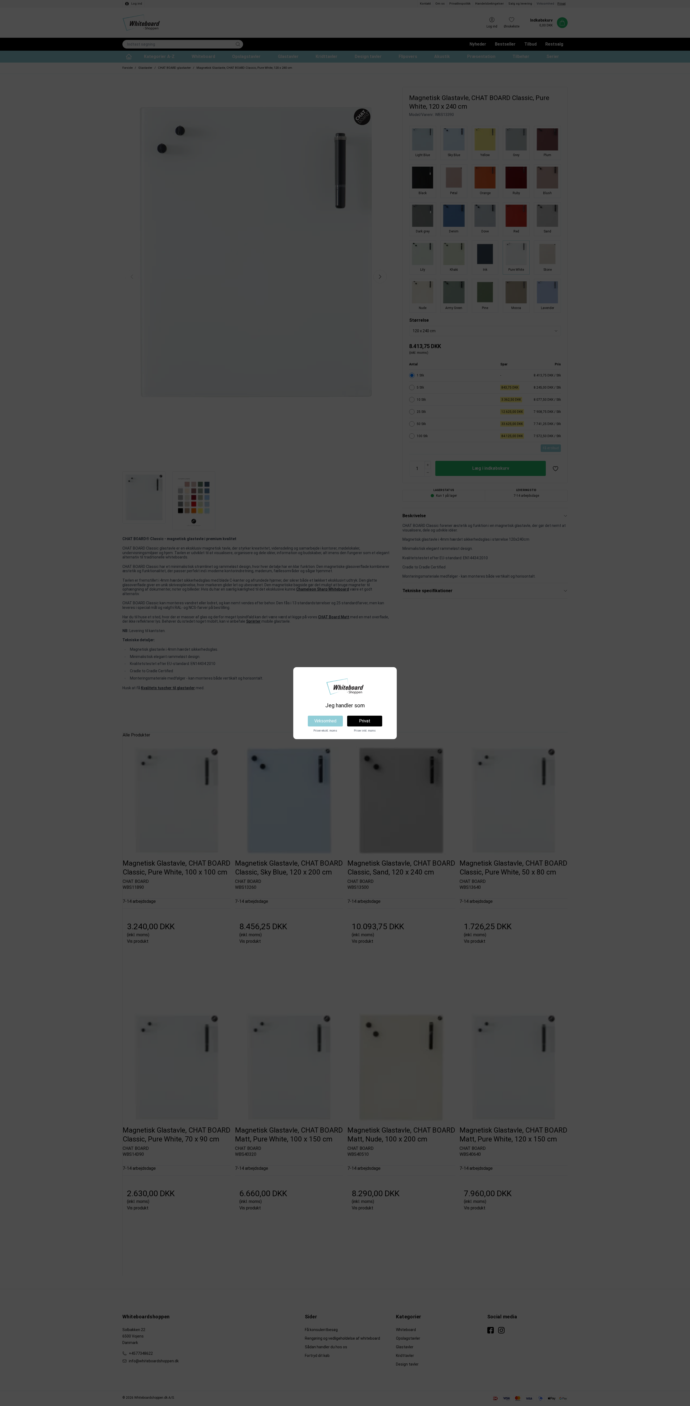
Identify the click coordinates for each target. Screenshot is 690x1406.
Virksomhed (325, 720)
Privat (364, 720)
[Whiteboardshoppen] (345, 686)
